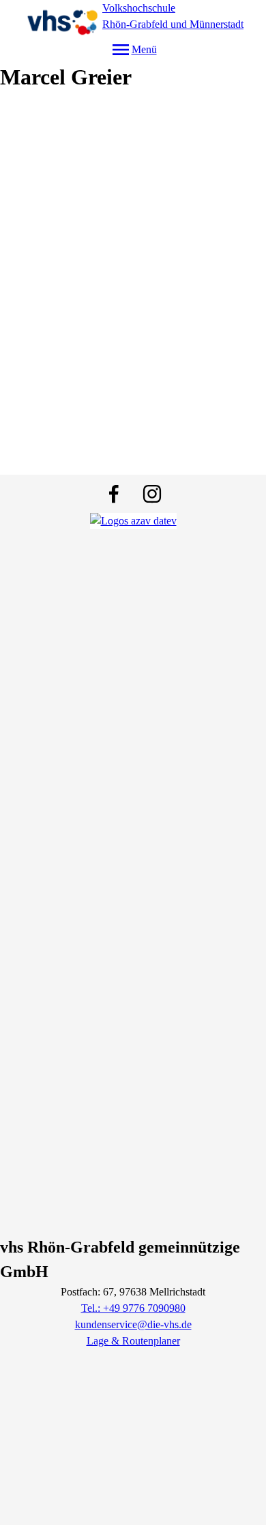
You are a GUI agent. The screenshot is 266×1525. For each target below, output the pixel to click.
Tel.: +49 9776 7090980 (133, 1308)
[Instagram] (152, 494)
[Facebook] (114, 494)
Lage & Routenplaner (133, 1341)
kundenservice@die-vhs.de (133, 1324)
